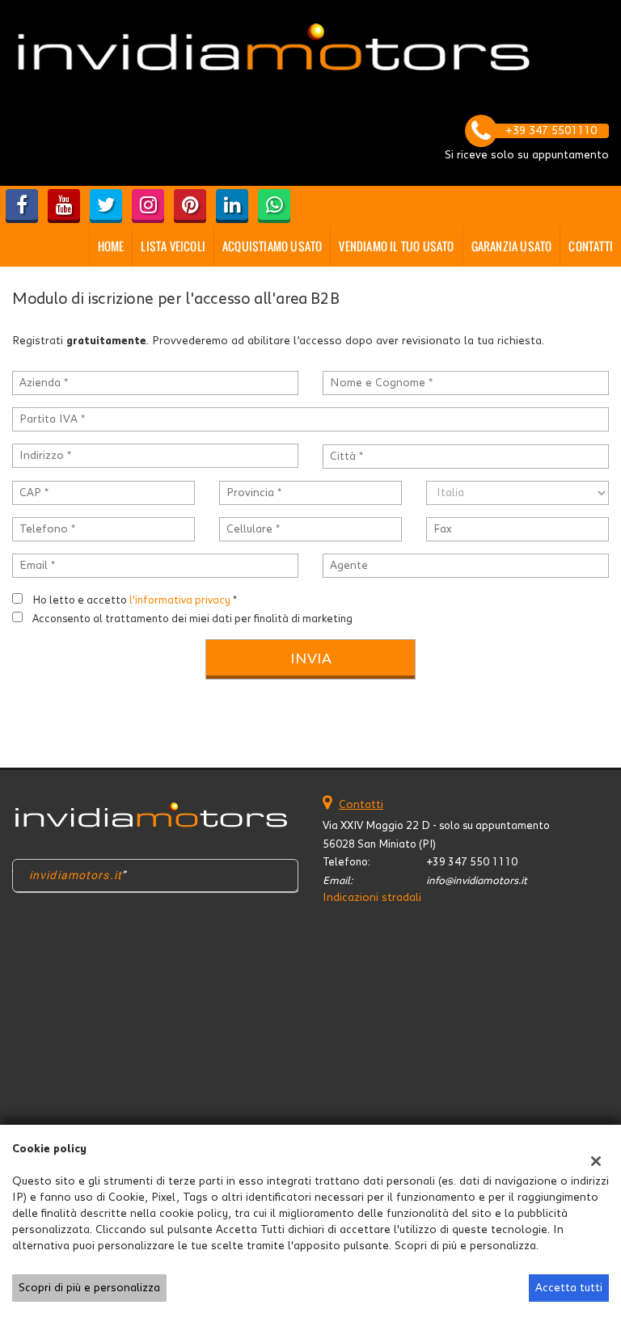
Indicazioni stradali (372, 897)
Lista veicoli (173, 246)
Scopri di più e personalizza (89, 1288)
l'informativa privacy (179, 600)
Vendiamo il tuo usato (396, 246)
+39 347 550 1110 (472, 862)
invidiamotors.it (75, 875)
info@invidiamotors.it (476, 880)
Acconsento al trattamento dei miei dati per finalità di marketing (192, 619)
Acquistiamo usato (272, 246)
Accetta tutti (568, 1288)
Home (111, 246)
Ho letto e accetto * (134, 600)
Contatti (590, 246)
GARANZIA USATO (511, 246)
